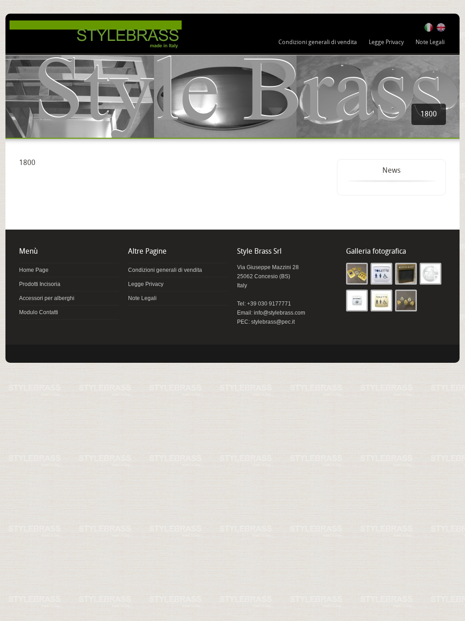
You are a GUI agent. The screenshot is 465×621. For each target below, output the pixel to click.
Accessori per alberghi (46, 298)
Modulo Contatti (38, 312)
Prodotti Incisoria (39, 284)
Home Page (34, 270)
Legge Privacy (386, 42)
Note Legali (430, 42)
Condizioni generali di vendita (317, 42)
